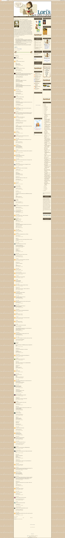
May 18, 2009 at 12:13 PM (19, 399)
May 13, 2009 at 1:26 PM (19, 270)
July (44, 111)
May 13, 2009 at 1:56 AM (19, 216)
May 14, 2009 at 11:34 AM (19, 307)
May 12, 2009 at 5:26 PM (19, 161)
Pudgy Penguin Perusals (38, 76)
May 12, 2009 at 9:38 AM (19, 87)
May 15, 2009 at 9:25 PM (19, 340)
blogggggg (17, 436)
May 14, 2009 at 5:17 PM (19, 311)
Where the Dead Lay (22, 20)
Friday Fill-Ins (45, 154)
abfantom (17, 138)
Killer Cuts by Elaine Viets (47, 169)
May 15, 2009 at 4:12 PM (19, 318)
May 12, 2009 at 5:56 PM (19, 165)
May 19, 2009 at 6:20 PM (19, 479)
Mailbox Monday (46, 132)
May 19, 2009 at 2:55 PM (19, 465)
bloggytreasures (17, 471)
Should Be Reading (37, 79)
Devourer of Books (37, 83)
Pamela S (17, 379)
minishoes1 (17, 354)
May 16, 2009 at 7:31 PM (19, 356)
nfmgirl (16, 342)
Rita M (16, 111)
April (44, 186)
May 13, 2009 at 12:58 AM (19, 212)
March (45, 187)
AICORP (17, 463)
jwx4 (16, 279)
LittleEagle (17, 309)
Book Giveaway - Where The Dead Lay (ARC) (21, 19)
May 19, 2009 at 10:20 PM (19, 494)
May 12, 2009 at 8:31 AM (19, 70)
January (45, 189)
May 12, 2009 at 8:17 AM (19, 58)
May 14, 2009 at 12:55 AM (19, 298)
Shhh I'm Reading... (37, 88)
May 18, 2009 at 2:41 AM (19, 383)
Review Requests (23, 16)
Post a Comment (16, 516)
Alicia (16, 199)
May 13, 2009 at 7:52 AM (19, 221)
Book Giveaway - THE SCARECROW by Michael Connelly (47, 153)
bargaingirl (17, 214)
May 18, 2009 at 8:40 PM (19, 430)
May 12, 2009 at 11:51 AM (19, 114)
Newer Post (15, 517)
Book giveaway (18, 50)
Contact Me (48, 16)
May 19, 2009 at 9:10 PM (19, 489)
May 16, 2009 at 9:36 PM (19, 363)
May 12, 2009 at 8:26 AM (19, 65)
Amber (16, 144)
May (44, 113)
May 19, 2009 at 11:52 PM (19, 510)
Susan (16, 258)
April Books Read (46, 182)
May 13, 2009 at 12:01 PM (19, 251)
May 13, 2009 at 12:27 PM (19, 260)
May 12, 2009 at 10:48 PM (19, 197)
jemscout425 (17, 154)
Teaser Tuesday (46, 131)
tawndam (17, 56)
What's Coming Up (42, 16)
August (45, 110)
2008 (44, 190)
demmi (16, 446)
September (45, 109)
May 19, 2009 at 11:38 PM (19, 505)
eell (16, 320)
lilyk (16, 501)
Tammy (16, 496)
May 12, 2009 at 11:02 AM (19, 105)
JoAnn (16, 316)
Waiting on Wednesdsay (46, 127)
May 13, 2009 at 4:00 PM (19, 289)
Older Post (31, 517)
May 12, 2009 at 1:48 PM (19, 129)
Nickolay (17, 253)
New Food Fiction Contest (47, 128)
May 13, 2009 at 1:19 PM (19, 266)
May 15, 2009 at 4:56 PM (19, 322)
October (45, 108)
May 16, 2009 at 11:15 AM (19, 352)
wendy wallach (17, 185)
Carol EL (17, 300)
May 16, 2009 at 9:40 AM (19, 346)
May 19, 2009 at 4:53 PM (19, 474)
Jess (16, 60)
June (45, 112)
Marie (16, 401)
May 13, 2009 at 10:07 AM (19, 236)
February (45, 188)
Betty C (16, 487)
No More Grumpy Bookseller (38, 74)
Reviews (29, 16)
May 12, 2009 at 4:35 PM (19, 152)
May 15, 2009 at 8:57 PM (19, 335)
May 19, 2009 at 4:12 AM (19, 439)
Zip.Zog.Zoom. (35, 537)
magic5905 (17, 332)
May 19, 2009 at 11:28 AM (19, 448)
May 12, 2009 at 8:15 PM (19, 180)
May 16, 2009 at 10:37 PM (19, 368)
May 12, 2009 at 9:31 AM (19, 77)
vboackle (17, 268)
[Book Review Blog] (32, 536)
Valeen (16, 467)
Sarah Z (16, 373)
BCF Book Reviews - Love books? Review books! (38, 81)
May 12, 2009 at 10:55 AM (19, 99)
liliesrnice (17, 512)
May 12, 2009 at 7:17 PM (19, 170)
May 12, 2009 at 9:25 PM (19, 189)
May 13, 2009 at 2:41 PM (19, 282)
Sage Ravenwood (18, 72)
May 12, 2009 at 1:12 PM (19, 123)
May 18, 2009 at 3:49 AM (19, 387)
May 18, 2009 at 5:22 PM (19, 415)
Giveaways (35, 16)
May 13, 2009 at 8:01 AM (19, 227)
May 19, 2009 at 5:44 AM (19, 444)
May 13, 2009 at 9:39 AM (19, 231)
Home (17, 16)
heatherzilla (17, 163)
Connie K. (17, 229)
